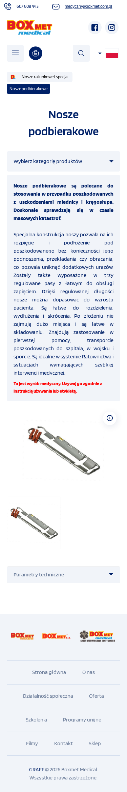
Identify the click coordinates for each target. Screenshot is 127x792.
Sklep (95, 743)
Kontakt (63, 743)
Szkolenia (36, 719)
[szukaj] (81, 53)
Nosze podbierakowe (28, 88)
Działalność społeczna (48, 696)
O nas (88, 672)
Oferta (96, 696)
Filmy (32, 743)
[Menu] (15, 53)
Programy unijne (82, 719)
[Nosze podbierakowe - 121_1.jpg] (63, 450)
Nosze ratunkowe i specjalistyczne (47, 76)
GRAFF (36, 769)
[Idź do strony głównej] (29, 27)
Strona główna (49, 672)
